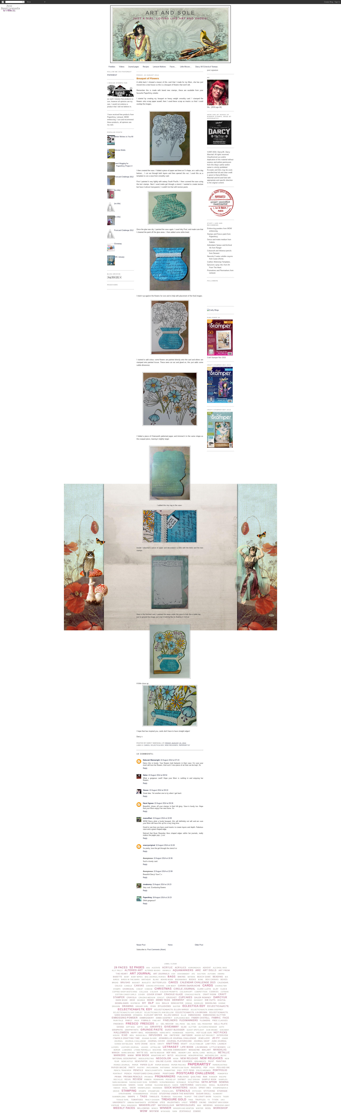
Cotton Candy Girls (125, 994)
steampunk (154, 1091)
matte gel (142, 1053)
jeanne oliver (149, 1038)
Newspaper (141, 1061)
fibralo (146, 1020)
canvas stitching (155, 986)
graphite (117, 1030)
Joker (225, 1038)
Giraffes (156, 1027)
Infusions (155, 1035)
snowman (157, 1088)
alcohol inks (220, 968)
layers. (115, 1047)
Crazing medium (147, 997)
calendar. (223, 983)
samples (223, 1079)
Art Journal (140, 973)
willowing (143, 1108)
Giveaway (118, 244)
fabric (216, 1017)
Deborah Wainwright (151, 760)
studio (153, 1094)
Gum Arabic (212, 1030)
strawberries (140, 1094)
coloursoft (186, 992)
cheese (149, 989)
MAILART (206, 1050)
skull (212, 1085)
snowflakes (144, 1088)
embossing (194, 1015)
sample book (209, 1079)
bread (115, 983)
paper (135, 1065)
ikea (132, 1035)
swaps (131, 1096)
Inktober (187, 1035)
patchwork (152, 1068)
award (221, 974)
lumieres (127, 1050)
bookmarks (181, 979)
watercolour (166, 1105)
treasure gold (173, 1099)
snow (133, 1088)
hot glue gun (204, 1033)
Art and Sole (171, 13)
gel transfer (205, 1024)
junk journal (219, 1041)
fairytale (118, 1021)
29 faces (121, 967)
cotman (225, 992)
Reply (145, 768)
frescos (147, 1023)
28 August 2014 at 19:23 (162, 897)
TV (209, 1100)
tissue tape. (122, 1100)
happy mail (137, 1033)
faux (137, 1021)
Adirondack (194, 968)
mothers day (212, 1055)
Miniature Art (158, 1055)
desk (189, 1000)
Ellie (183, 1015)
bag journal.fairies (155, 977)
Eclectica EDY (157, 745)
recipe (222, 1077)
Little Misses (218, 1047)
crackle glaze (173, 994)
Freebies (112, 67)
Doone (222, 1003)
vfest (185, 1102)
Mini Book (142, 1055)
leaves (144, 1047)
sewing (224, 1082)
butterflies (159, 983)
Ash (173, 974)
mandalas (220, 1050)
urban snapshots (136, 1102)
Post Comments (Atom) (156, 950)
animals (167, 970)
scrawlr (181, 1082)
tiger (226, 1097)
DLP (151, 1003)
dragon (116, 1006)
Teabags (166, 1097)
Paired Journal (122, 1065)
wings (155, 1108)
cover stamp (154, 994)
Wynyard (165, 1111)
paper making (162, 1065)
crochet (171, 997)
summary (217, 1094)
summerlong (119, 1097)
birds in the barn (130, 979)
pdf (206, 1068)
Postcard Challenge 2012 (123, 177)
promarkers (165, 1076)
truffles (200, 1100)
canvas (139, 985)
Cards (147, 745)
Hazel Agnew (148, 803)
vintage (115, 1105)
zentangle (185, 1111)
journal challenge (135, 1041)
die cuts (210, 1000)
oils (151, 1061)
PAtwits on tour (180, 1068)
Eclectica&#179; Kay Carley (127, 1012)
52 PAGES (137, 967)
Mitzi (170, 1055)
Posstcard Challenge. (147, 1073)
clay (215, 989)
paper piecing (178, 1065)
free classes (220, 1021)
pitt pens (189, 1070)
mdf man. (171, 1053)
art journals (161, 974)
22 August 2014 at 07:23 (170, 760)
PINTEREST (112, 75)
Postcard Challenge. (196, 1073)
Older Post (199, 945)
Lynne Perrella (142, 1050)
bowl (200, 979)
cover (141, 994)
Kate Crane (141, 1044)
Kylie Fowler (196, 1044)
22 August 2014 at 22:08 (163, 871)
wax (199, 1105)
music (224, 1055)
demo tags (163, 1000)
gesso (120, 1027)
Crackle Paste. (193, 994)
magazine (194, 1050)
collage (143, 992)
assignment (183, 974)
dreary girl (142, 1006)
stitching (209, 1091)
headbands (151, 1033)
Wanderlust (147, 1105)
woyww (154, 1111)
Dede (132, 1000)
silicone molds (162, 1085)
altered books (153, 970)
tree (190, 1100)
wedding (208, 1105)
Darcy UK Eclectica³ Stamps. (206, 67)
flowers (205, 1020)
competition (201, 992)
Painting (221, 1061)
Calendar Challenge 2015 (198, 982)
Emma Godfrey (164, 1018)
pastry (141, 1068)
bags (172, 976)
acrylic (167, 967)
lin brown (201, 1047)
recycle (118, 1079)
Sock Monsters (176, 1087)
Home (170, 945)
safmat (182, 1079)
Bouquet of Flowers (148, 78)
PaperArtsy (184, 745)
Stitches (196, 1091)
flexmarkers (189, 1020)
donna (188, 1003)
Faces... (173, 67)
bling (156, 979)
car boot (171, 986)
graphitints (132, 1030)
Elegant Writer (153, 1015)
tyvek (215, 1100)
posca (128, 1073)
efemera (137, 1015)
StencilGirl (168, 1091)
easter (176, 1006)
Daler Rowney (202, 997)
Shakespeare (119, 1085)
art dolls (210, 970)
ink (166, 1035)
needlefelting (146, 1059)
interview (222, 1035)
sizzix (175, 1085)
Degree (141, 1000)
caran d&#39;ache (189, 985)
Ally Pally (117, 970)
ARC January (119, 257)
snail (125, 1088)
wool (208, 1108)
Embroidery (147, 1018)
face (226, 1018)
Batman (191, 977)
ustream (153, 1102)
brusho (125, 982)
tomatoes (137, 1100)
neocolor (163, 1058)
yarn (174, 1111)
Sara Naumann (119, 1082)
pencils (138, 1070)
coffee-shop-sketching (124, 992)
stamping (129, 1090)
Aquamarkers (183, 970)
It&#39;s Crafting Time (126, 1038)
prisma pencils (133, 1076)
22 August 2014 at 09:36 (163, 803)
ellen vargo (171, 1015)
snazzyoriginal (149, 845)
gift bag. (130, 1027)
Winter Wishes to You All (123, 137)
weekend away (222, 1105)
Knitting (172, 1043)
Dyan (153, 1006)
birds (116, 979)
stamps (142, 1091)
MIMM (131, 1055)
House (116, 1035)
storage (222, 1091)
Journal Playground (179, 1041)
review (137, 1079)
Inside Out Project (205, 1035)
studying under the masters (176, 1094)
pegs (212, 1068)
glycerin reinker (208, 1027)
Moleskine (181, 1055)
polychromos (203, 1070)
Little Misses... (186, 67)
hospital (189, 1033)
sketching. (201, 1085)
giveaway (171, 1026)
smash (116, 1088)
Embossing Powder (125, 1018)
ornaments (200, 1061)
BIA (226, 977)
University (119, 1102)
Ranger (213, 1077)
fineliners (170, 1020)
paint (211, 1061)
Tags (143, 1096)
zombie (197, 1111)
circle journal (184, 989)
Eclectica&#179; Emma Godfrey (207, 1010)
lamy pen (210, 1044)
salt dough (194, 1079)
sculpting (193, 1082)
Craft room (209, 994)
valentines (173, 1102)
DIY (144, 1003)
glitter (192, 1027)
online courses (182, 1061)
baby (126, 977)
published (183, 1077)
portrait (117, 1074)
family (129, 1021)
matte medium (157, 1053)
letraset (171, 1046)
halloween (121, 1032)
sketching (187, 1085)
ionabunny (147, 884)
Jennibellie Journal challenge (177, 1038)
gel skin (191, 1024)
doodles (198, 1003)
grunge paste (152, 1029)
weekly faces (124, 1108)
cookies (214, 992)
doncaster (177, 1003)
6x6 (148, 968)
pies (179, 1070)
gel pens (180, 1024)
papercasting (220, 1065)
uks (223, 1100)
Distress (135, 1003)
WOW (143, 1111)
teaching (177, 1097)
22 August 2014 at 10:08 (162, 818)
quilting (196, 1077)
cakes (173, 982)
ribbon (148, 1079)
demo (150, 1000)
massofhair (147, 818)
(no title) (117, 190)
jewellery (204, 1038)
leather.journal (130, 1047)
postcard (168, 1073)
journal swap (202, 1041)
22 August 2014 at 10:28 (165, 845)
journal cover (156, 1041)
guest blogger (175, 1030)
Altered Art (134, 970)
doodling (211, 1003)
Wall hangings (129, 1105)
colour (154, 992)
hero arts (165, 1033)
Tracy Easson (152, 1100)
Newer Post (141, 945)
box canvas (212, 979)
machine (157, 1050)
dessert (198, 1000)
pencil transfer (122, 1070)
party (132, 1068)
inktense (175, 1035)
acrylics (180, 967)
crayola (132, 997)
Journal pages (133, 67)
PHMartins (169, 1070)
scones (153, 1082)
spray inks (205, 1088)
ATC (193, 974)
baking (182, 977)
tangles (154, 1096)
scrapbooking (167, 1082)
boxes (224, 979)
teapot (188, 1097)
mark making (128, 1053)
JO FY (216, 1038)
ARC (198, 970)
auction (201, 974)
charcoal (128, 989)
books (192, 979)
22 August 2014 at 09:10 (158, 790)
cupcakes (185, 997)
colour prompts (169, 992)
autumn (212, 974)
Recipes (146, 67)
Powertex (223, 1074)
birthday (146, 979)
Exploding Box (182, 1018)
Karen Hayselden (124, 1044)
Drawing (128, 1006)
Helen (145, 775)
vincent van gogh (218, 1102)
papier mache (119, 1068)
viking (202, 1102)
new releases (171, 745)
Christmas (163, 988)
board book (167, 979)
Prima (118, 1077)
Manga (115, 1053)
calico (118, 986)
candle (128, 986)
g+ (157, 1024)
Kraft (184, 1044)
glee (184, 1027)
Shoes (132, 1085)
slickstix (222, 1085)
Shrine (148, 1085)
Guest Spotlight (195, 1030)
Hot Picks (220, 1032)
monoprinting (195, 1055)
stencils (183, 1090)
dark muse (122, 1000)
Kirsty (161, 1044)
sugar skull (203, 1094)
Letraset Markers (159, 67)
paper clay (146, 1065)
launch (222, 1044)
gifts (140, 1027)
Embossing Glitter (214, 1015)
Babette (117, 977)
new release (189, 1058)
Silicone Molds (119, 150)
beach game (204, 977)
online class (163, 1061)
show (140, 1085)
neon (175, 1059)
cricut (160, 997)
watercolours (185, 1105)
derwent (178, 1000)
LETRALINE (155, 1047)
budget (136, 983)
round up (171, 1079)
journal (118, 1041)
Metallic (211, 1053)
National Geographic (125, 1059)
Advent (207, 968)
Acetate (156, 968)
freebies (118, 1024)
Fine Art (157, 1021)
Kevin (152, 1044)
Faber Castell (201, 1018)
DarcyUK (220, 997)
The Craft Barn (202, 1097)
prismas (149, 1077)
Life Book (187, 1047)
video (193, 1102)
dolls (165, 1003)
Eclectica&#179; (218, 1006)
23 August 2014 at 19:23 (162, 884)
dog (158, 1003)
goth (221, 1027)
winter (199, 1108)
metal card (199, 1053)
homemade (177, 1033)
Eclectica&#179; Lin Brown (191, 1012)
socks (193, 1088)
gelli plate (221, 1024)
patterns (165, 1068)
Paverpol (196, 1068)
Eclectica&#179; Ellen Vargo (171, 1009)
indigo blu (141, 1035)
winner (165, 1108)
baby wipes (137, 977)
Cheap (139, 989)
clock (223, 989)
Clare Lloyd (204, 989)
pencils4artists (153, 1070)
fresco (132, 1023)
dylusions (164, 1006)
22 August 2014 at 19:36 (163, 858)
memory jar (184, 1053)
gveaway (224, 1030)
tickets (217, 1097)
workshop (220, 1108)
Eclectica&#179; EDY (135, 1009)
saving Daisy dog (138, 1082)
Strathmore (125, 1094)
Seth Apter (209, 1082)
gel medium (167, 1024)
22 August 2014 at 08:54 (157, 775)
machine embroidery (175, 1050)
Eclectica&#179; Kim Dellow (159, 1012)
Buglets (146, 983)
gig (146, 1027)
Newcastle (127, 1061)
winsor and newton (183, 1108)
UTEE (162, 1102)
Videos (121, 67)
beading (218, 977)
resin (128, 1079)
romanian (159, 1079)
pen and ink (223, 1068)
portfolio (220, 1070)
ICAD (124, 1035)
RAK (205, 1077)
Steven (146, 790)
